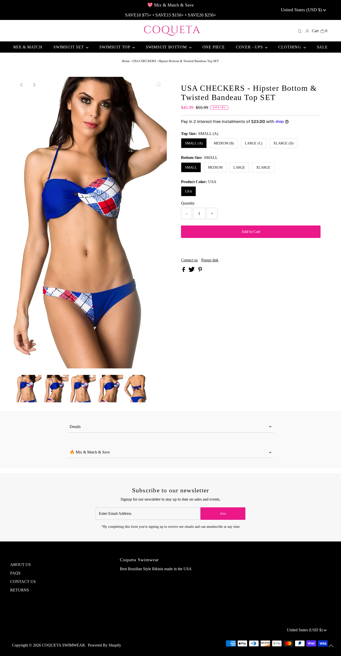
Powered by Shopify (104, 645)
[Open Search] (300, 31)
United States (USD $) (302, 9)
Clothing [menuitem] (290, 47)
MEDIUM (215, 167)
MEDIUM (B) (224, 143)
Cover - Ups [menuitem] (250, 47)
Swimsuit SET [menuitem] (69, 47)
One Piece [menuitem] (213, 47)
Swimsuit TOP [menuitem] (115, 47)
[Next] (33, 84)
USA (188, 191)
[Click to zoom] (158, 84)
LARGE (239, 167)
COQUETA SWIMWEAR (63, 645)
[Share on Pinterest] (200, 270)
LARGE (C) (253, 143)
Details (75, 427)
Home (126, 61)
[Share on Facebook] (184, 270)
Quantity (188, 203)
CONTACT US (23, 581)
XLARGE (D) (283, 143)
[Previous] (21, 84)
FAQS (15, 573)
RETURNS (19, 590)
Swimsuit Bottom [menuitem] (167, 47)
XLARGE (263, 167)
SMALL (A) (194, 143)
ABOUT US (20, 564)
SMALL (191, 167)
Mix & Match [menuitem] (27, 47)
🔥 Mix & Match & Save (90, 452)
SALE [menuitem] (322, 47)
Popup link (209, 260)
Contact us (189, 260)
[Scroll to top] (331, 646)
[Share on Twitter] (192, 270)
